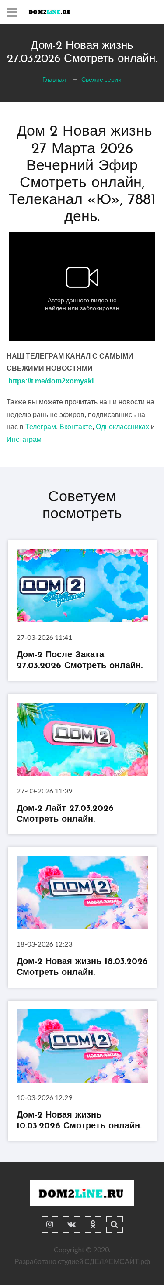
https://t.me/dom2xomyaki (51, 381)
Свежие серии (101, 79)
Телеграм (40, 427)
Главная (54, 79)
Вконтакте (75, 427)
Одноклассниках (122, 427)
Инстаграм (24, 439)
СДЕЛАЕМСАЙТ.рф (117, 1261)
